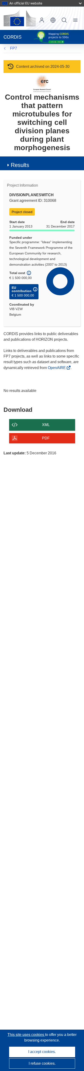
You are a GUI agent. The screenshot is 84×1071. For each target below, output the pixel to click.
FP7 (13, 48)
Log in (42, 20)
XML (46, 425)
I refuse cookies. (42, 1063)
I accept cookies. (42, 1052)
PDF (46, 438)
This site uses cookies (26, 1035)
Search (64, 20)
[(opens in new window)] (20, 18)
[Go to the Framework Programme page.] (42, 83)
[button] (53, 20)
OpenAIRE (57, 368)
